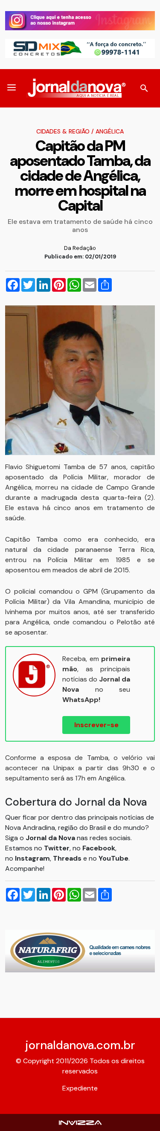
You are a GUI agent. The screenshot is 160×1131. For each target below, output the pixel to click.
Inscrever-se (96, 724)
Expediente (80, 1088)
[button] (11, 88)
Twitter (57, 848)
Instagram (32, 858)
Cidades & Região (63, 131)
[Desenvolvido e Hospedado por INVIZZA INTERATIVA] (80, 1122)
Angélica (110, 131)
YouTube (113, 858)
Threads (68, 858)
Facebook (98, 848)
